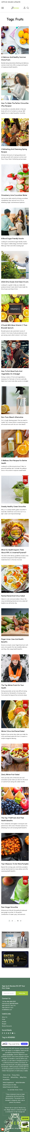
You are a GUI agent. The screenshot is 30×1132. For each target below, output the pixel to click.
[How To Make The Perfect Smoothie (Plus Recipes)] (15, 86)
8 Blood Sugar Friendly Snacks (12, 238)
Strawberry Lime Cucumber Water (14, 195)
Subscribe (22, 993)
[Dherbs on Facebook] (2, 1033)
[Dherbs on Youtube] (12, 1033)
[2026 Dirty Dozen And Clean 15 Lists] (15, 265)
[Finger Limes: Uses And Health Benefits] (15, 622)
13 (17, 921)
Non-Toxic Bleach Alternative (12, 417)
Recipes (4, 1024)
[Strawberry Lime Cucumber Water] (15, 178)
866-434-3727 (11, 1001)
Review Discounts (7, 1026)
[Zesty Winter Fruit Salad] (15, 757)
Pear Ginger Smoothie (9, 907)
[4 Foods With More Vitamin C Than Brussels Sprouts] (15, 308)
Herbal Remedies (20, 1082)
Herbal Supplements (8, 1082)
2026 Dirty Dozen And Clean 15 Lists (14, 282)
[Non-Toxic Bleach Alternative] (15, 400)
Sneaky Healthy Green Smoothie (13, 506)
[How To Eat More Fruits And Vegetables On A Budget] (15, 354)
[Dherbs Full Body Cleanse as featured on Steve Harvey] (15, 939)
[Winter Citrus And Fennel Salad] (15, 714)
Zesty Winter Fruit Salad (10, 774)
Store (3, 1019)
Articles (4, 1021)
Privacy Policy (16, 1075)
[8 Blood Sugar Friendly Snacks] (15, 221)
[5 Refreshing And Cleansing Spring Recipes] (15, 132)
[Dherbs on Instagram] (6, 1033)
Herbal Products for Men (9, 1085)
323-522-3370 (14, 1003)
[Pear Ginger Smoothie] (15, 890)
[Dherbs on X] (4, 1033)
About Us (4, 1017)
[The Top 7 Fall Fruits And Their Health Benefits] (15, 801)
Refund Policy (14, 1077)
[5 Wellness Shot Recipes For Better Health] (15, 443)
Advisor (25, 1118)
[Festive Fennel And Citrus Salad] (15, 579)
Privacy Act (6, 1077)
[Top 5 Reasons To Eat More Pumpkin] (15, 847)
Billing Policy (23, 1077)
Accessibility (6, 1079)
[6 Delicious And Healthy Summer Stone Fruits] (15, 40)
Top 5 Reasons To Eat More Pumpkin (14, 864)
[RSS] (14, 1033)
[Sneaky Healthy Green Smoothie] (15, 489)
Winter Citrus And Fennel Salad (12, 731)
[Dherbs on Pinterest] (10, 1033)
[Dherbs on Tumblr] (8, 1033)
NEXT (20, 921)
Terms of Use (6, 1075)
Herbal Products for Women (10, 1087)
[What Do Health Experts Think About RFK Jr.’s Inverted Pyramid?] (15, 533)
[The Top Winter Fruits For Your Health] (15, 668)
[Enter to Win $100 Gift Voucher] (15, 959)
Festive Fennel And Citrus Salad (13, 596)
